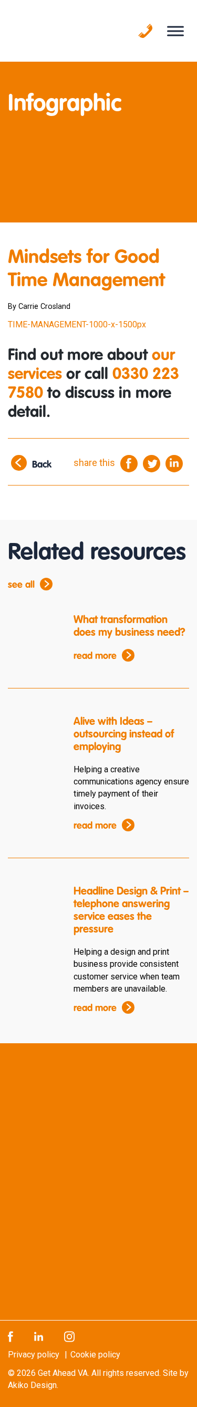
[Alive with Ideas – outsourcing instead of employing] (33, 737)
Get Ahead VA (63, 1373)
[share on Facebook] (129, 463)
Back (41, 465)
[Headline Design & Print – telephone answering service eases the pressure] (33, 906)
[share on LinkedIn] (174, 463)
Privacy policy (33, 1355)
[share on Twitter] (151, 463)
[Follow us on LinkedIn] (38, 1336)
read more (95, 656)
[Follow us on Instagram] (69, 1336)
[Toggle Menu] (175, 31)
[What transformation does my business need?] (33, 635)
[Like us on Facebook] (10, 1336)
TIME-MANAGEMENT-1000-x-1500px (77, 324)
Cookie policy (95, 1355)
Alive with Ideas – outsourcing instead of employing (124, 735)
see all (21, 585)
